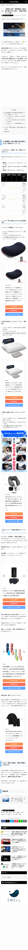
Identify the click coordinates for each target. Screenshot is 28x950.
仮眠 (7, 812)
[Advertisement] (14, 88)
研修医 (20, 814)
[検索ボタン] (26, 2)
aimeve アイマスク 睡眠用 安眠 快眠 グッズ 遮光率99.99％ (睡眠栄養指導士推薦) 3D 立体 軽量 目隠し (14, 593)
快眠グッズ (9, 814)
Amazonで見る (14, 306)
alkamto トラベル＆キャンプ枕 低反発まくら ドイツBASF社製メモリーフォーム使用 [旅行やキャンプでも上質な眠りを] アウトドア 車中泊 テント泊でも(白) (13, 387)
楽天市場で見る (14, 310)
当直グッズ (4, 814)
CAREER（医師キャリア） (8, 15)
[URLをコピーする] (25, 821)
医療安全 (18, 812)
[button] (3, 821)
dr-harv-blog (14, 2)
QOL (4, 812)
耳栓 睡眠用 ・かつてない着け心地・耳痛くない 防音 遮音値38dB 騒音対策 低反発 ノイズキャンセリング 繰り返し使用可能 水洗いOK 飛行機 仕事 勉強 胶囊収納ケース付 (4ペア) (14, 671)
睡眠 (16, 814)
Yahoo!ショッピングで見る (14, 314)
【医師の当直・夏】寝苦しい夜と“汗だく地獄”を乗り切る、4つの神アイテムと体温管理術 (17, 800)
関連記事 (6, 131)
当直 (22, 812)
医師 (14, 812)
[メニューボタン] (2, 2)
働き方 (10, 812)
